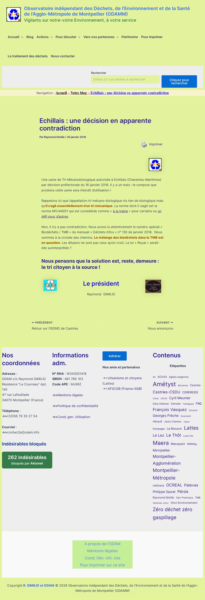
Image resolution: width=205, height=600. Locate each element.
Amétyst (164, 384)
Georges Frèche (166, 415)
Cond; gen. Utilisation (73, 417)
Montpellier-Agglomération (167, 460)
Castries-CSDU (166, 392)
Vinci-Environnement (184, 502)
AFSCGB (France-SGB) (125, 389)
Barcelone (183, 385)
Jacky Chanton (172, 421)
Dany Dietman (161, 403)
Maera (161, 443)
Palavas (191, 485)
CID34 (164, 398)
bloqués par (30, 458)
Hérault (157, 421)
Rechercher (98, 72)
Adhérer (115, 356)
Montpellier (161, 450)
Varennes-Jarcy (161, 503)
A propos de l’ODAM (102, 544)
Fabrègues (188, 404)
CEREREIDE (190, 392)
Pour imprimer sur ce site (102, 565)
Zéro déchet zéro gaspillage (172, 513)
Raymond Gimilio (163, 497)
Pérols (182, 491)
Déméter (176, 403)
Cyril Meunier (179, 398)
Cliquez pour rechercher (179, 81)
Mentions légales (70, 395)
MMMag (192, 443)
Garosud (193, 410)
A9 (154, 377)
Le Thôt (173, 435)
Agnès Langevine (178, 376)
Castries (195, 385)
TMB (197, 497)
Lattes (191, 428)
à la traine (120, 211)
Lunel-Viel (188, 436)
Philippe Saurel (164, 492)
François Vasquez (170, 409)
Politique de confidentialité (77, 406)
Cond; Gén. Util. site (102, 558)
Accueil (61, 92)
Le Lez (158, 435)
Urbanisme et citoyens (125, 378)
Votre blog (79, 92)
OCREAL (174, 485)
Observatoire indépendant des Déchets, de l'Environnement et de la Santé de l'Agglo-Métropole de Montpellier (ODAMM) (107, 11)
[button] (21, 37)
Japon (186, 421)
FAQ (199, 403)
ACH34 (162, 376)
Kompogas (159, 428)
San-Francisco (184, 497)
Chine (156, 398)
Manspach (178, 444)
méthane (158, 485)
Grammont (186, 416)
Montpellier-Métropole (166, 474)
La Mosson (174, 428)
